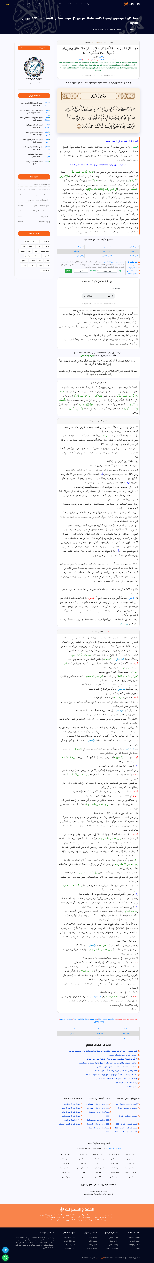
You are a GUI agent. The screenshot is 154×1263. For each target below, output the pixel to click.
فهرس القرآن (119, 262)
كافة (99, 1019)
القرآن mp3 (68, 4)
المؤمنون (111, 1019)
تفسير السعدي (79, 246)
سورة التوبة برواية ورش (71, 1108)
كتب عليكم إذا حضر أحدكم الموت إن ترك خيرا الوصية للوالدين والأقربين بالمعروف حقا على (103, 1051)
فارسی (72, 1033)
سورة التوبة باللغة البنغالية (69, 1124)
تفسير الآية (133, 264)
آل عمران (35, 241)
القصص (22, 251)
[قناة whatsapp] (5, 1257)
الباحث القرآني (49, 4)
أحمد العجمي (82, 1163)
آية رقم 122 (98, 75)
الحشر (24, 265)
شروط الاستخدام (134, 1241)
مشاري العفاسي (114, 1177)
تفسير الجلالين (134, 246)
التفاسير (37, 4)
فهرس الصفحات (91, 1248)
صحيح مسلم (95, 996)
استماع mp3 (133, 267)
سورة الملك (45, 270)
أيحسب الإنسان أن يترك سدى (127, 1082)
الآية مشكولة (132, 262)
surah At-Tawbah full (72, 1120)
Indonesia (72, 1029)
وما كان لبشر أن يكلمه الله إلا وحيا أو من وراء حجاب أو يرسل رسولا (112, 1074)
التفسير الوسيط (107, 251)
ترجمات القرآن (113, 1244)
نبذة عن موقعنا (134, 1244)
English (126, 1029)
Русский (126, 1033)
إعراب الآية (80, 255)
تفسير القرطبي (107, 255)
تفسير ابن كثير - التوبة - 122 (126, 1104)
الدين (74, 1019)
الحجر (24, 246)
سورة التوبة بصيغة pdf (71, 1116)
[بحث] (21, 48)
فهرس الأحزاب (92, 1244)
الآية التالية (87, 75)
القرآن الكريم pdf (69, 1237)
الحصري (131, 1177)
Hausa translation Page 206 (98, 1124)
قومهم (63, 1019)
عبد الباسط (98, 1163)
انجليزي (100, 1038)
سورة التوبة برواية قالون (70, 1112)
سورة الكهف (45, 251)
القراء (75, 4)
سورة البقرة (45, 241)
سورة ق (24, 260)
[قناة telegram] (5, 1250)
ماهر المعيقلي (131, 1163)
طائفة (87, 1019)
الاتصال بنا (16, 4)
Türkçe (100, 1029)
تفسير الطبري (134, 255)
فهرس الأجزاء (92, 1241)
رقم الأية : (92, 271)
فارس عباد (82, 1177)
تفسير (126, 1038)
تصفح (68, 270)
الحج (29, 251)
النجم (47, 265)
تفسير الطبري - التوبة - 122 (127, 1124)
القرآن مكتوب (86, 4)
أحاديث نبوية (114, 1241)
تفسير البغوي (134, 251)
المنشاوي (66, 1163)
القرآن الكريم (133, 29)
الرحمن (40, 265)
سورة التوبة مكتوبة (97, 42)
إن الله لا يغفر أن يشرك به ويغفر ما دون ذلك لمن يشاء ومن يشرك (112, 1059)
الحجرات (32, 260)
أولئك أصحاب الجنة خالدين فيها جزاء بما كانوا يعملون (117, 1078)
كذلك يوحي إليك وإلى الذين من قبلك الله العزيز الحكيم (116, 1070)
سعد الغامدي (114, 1163)
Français (100, 1033)
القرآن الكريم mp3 (112, 1248)
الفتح (39, 260)
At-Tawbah (104, 59)
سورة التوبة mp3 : (114, 1148)
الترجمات (27, 4)
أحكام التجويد (70, 1244)
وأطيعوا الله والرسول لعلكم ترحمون (123, 1055)
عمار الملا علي (98, 1177)
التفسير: (134, 147)
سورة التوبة (121, 29)
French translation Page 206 (98, 1108)
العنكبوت (46, 256)
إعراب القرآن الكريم (69, 1248)
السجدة (37, 256)
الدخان (47, 260)
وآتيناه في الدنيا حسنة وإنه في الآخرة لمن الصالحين (117, 1067)
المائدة (47, 246)
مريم (36, 251)
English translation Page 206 (97, 1104)
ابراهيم (31, 246)
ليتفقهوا (80, 1019)
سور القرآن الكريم (108, 262)
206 (80, 59)
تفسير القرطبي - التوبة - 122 (126, 1128)
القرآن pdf (59, 4)
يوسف (39, 246)
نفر (96, 1019)
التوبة (100, 57)
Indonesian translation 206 (98, 1120)
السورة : (120, 271)
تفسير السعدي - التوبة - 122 (126, 1132)
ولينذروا (69, 1019)
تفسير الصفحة (132, 273)
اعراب (72, 1038)
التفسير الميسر (107, 246)
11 (93, 59)
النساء (27, 241)
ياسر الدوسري (66, 1177)
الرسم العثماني (132, 270)
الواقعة (32, 265)
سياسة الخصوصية (134, 1237)
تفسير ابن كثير (79, 251)
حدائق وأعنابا (132, 1086)
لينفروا (105, 1019)
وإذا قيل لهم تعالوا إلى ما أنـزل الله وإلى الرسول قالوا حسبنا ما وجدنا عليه (108, 1063)
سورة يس (28, 256)
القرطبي (132, 598)
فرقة (92, 1019)
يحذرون (96, 1021)
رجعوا (102, 1021)
